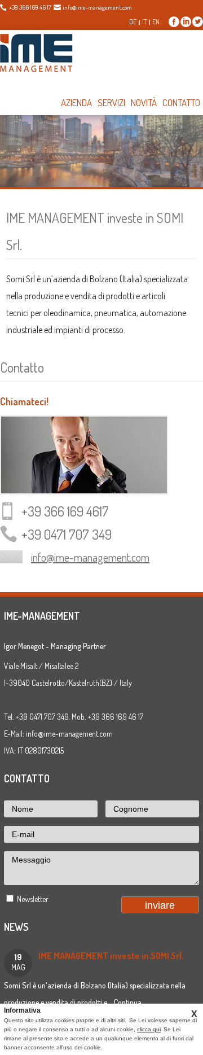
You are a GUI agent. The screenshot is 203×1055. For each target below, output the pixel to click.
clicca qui (149, 1029)
